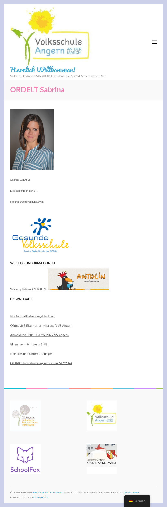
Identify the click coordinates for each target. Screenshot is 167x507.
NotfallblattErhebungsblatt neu (32, 316)
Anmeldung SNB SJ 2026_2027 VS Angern (39, 335)
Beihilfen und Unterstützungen (31, 353)
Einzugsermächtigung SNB (28, 344)
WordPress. (40, 497)
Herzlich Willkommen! (42, 69)
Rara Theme (132, 492)
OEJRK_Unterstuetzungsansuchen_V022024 (41, 363)
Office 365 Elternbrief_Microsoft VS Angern (41, 325)
